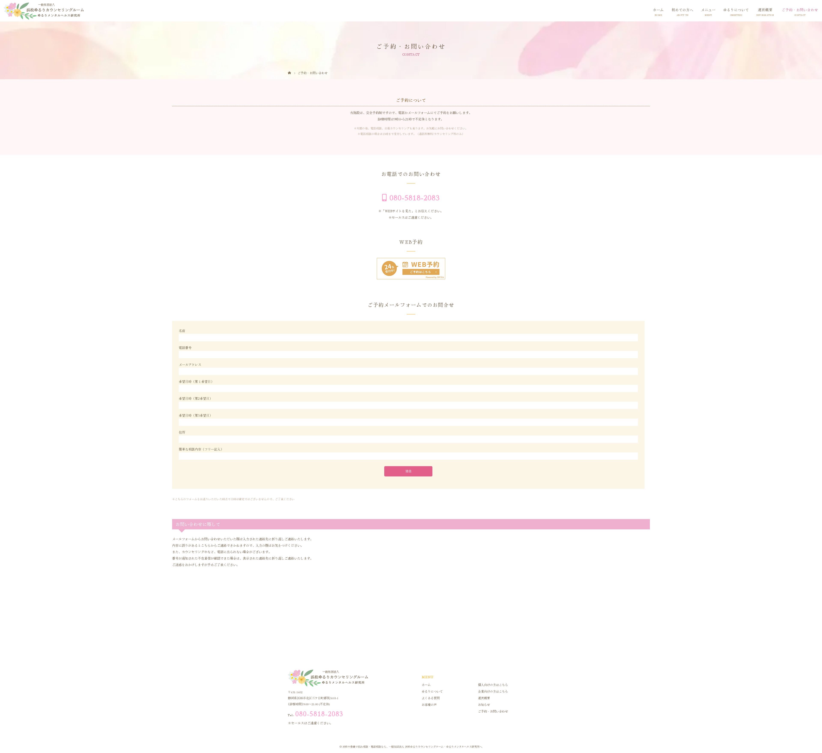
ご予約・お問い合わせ (800, 9)
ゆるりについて (736, 9)
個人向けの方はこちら (493, 685)
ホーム (658, 9)
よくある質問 (431, 698)
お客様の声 (429, 704)
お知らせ (484, 704)
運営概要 (765, 9)
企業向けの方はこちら (493, 691)
